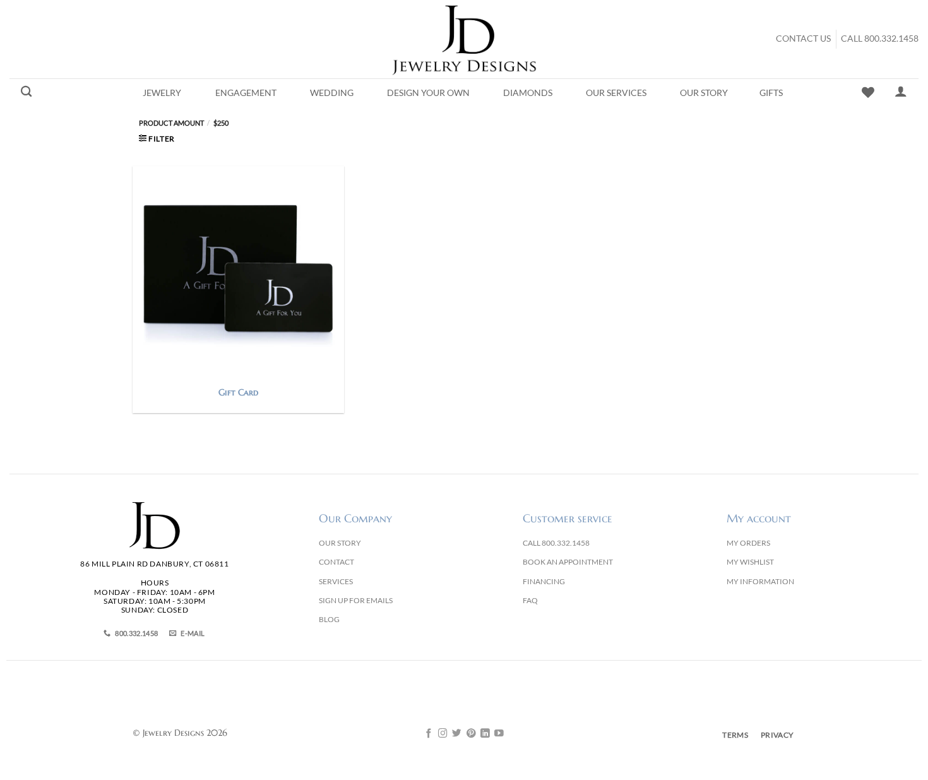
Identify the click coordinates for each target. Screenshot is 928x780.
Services (336, 581)
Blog (329, 619)
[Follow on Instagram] (443, 734)
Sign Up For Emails (356, 600)
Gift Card (238, 392)
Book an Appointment (568, 562)
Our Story (704, 93)
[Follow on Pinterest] (471, 734)
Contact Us (803, 38)
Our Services (616, 93)
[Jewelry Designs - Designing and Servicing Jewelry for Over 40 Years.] (464, 39)
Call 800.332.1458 (880, 38)
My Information (760, 581)
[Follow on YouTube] (499, 734)
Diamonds (527, 93)
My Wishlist (750, 562)
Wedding (332, 93)
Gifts (771, 93)
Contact (336, 562)
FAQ (530, 600)
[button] (157, 139)
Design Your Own (428, 93)
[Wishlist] (868, 92)
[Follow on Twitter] (456, 734)
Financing (544, 581)
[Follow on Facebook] (429, 734)
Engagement (246, 93)
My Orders (748, 543)
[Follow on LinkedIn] (485, 734)
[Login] (901, 91)
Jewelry (162, 93)
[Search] (26, 92)
